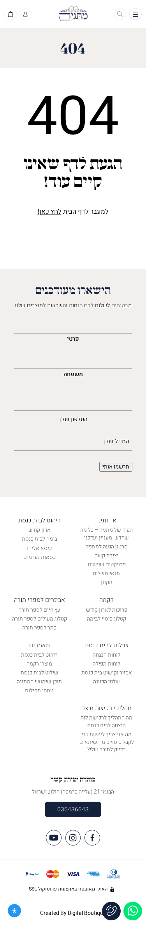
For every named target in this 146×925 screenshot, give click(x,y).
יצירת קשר (106, 556)
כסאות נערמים (39, 557)
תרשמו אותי (115, 467)
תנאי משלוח (106, 573)
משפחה (73, 374)
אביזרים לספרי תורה (39, 600)
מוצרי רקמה (39, 664)
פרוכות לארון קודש (106, 610)
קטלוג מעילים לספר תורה (39, 619)
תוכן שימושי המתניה (39, 682)
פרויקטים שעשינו (107, 564)
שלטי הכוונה (106, 682)
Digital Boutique (87, 913)
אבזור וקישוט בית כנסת (106, 673)
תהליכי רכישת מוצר (107, 708)
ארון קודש (39, 530)
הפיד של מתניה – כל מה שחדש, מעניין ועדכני (106, 534)
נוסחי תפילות (39, 690)
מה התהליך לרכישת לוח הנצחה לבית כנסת (106, 722)
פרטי (73, 339)
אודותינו (106, 520)
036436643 (73, 809)
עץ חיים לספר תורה (39, 610)
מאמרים (39, 645)
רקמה (106, 600)
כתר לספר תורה (39, 628)
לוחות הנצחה (106, 655)
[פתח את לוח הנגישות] (14, 910)
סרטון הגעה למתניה (106, 547)
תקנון (107, 582)
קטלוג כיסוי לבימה (106, 619)
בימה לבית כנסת (39, 539)
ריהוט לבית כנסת (39, 520)
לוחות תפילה (106, 664)
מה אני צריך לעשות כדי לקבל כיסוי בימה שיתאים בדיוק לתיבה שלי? (106, 742)
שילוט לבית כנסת (106, 645)
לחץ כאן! (50, 211)
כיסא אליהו (39, 548)
